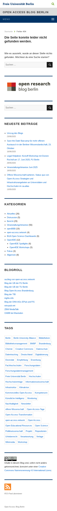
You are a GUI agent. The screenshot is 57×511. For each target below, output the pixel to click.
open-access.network (16, 232)
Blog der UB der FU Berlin (16, 283)
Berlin (8, 338)
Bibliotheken (44, 338)
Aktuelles (11, 213)
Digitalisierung (41, 354)
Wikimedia (10, 442)
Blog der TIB (10, 294)
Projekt (29, 431)
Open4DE (11, 240)
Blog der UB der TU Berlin (16, 287)
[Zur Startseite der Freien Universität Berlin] (18, 4)
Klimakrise (24, 387)
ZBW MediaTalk (11, 309)
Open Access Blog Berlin (26, 12)
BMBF (33, 343)
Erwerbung (36, 360)
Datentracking (11, 354)
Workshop (22, 442)
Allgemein (11, 255)
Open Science (41, 425)
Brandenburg (45, 343)
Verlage (39, 436)
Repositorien (40, 431)
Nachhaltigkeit (11, 403)
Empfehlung (22, 360)
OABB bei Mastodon (13, 313)
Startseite (8, 31)
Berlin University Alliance (25, 338)
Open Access (34, 420)
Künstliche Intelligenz (14, 398)
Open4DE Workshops (19, 247)
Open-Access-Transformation (18, 414)
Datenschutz (42, 349)
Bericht (10, 221)
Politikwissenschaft (14, 431)
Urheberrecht (11, 436)
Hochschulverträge (14, 382)
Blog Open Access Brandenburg (18, 290)
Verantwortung (26, 436)
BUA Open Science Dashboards (21, 236)
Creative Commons (24, 349)
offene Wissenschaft (14, 409)
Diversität (9, 360)
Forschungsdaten (32, 365)
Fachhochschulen (13, 365)
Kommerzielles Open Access (18, 393)
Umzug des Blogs (15, 133)
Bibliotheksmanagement (16, 343)
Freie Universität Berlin (15, 376)
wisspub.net (9, 305)
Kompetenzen (41, 393)
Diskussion (12, 217)
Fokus (10, 251)
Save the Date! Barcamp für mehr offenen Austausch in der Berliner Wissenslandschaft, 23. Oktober (29, 144)
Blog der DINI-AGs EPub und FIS (19, 302)
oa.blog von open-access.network (19, 279)
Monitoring (32, 398)
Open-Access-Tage (35, 409)
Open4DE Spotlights (19, 243)
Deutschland (26, 354)
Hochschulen (35, 376)
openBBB (11, 228)
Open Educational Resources (18, 425)
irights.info (9, 298)
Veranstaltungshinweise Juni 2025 (22, 167)
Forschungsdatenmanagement (19, 371)
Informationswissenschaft (37, 382)
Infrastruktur (10, 387)
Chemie (8, 349)
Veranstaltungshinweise (17, 225)
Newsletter (26, 403)
